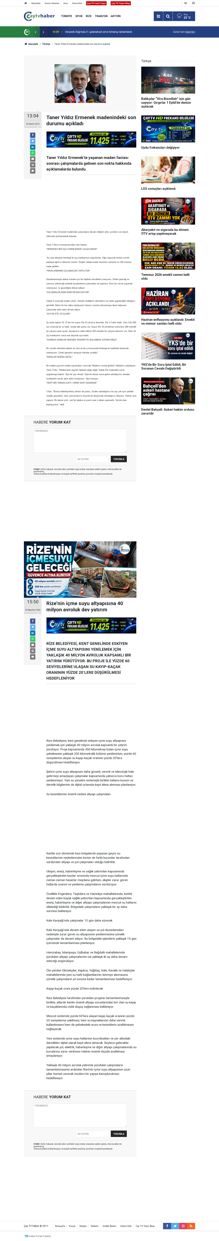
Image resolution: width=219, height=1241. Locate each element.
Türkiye (66, 16)
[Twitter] (32, 141)
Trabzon (101, 16)
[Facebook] (32, 135)
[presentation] (35, 32)
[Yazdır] (32, 164)
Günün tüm (184, 31)
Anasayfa (60, 1226)
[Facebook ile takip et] (167, 1226)
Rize (89, 16)
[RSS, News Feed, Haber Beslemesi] (191, 1226)
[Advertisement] (91, 202)
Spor (79, 16)
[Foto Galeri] (193, 3)
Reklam (95, 1226)
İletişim (83, 1226)
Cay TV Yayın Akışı (145, 1226)
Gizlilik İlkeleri (109, 1226)
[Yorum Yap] (32, 170)
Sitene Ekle (77, 3)
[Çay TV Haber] (39, 15)
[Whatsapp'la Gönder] (32, 153)
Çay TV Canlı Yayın (96, 3)
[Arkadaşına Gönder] (32, 159)
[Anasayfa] (25, 3)
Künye (72, 1226)
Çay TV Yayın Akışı (120, 3)
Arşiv (65, 3)
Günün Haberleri (52, 3)
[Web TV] (185, 3)
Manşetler (36, 3)
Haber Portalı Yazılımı (40, 1236)
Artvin (116, 16)
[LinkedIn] (32, 147)
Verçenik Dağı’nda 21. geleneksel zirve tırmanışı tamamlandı (98, 31)
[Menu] (158, 16)
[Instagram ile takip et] (183, 1226)
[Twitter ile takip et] (175, 1226)
